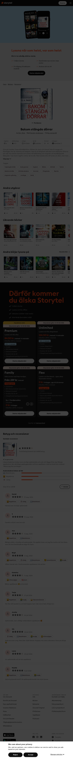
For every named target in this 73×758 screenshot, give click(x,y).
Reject (15, 755)
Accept (30, 755)
